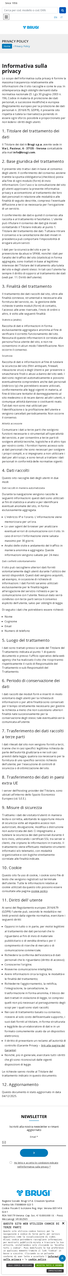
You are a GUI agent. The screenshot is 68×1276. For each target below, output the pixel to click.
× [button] (63, 1223)
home (7, 46)
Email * (34, 1136)
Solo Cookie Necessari (20, 1265)
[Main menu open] (6, 17)
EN (55, 17)
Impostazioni (55, 1271)
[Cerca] (62, 10)
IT (61, 17)
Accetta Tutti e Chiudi (49, 1265)
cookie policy (39, 891)
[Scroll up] (62, 1258)
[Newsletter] (34, 1153)
